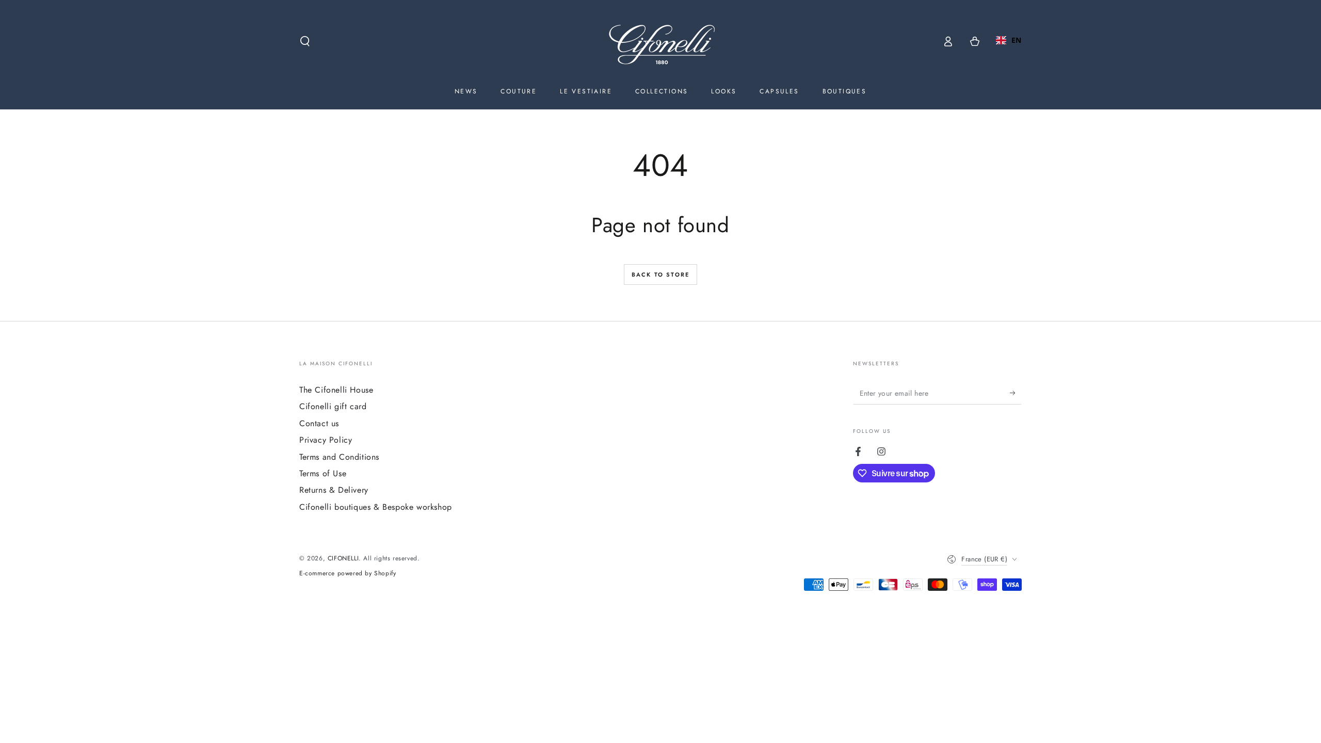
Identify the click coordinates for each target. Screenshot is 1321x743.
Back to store (661, 274)
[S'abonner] (1016, 392)
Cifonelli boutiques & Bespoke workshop (375, 507)
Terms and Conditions (339, 457)
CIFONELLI (343, 558)
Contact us (319, 423)
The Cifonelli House (336, 390)
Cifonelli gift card (332, 406)
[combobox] (1008, 40)
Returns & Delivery (333, 490)
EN (1016, 40)
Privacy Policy (325, 440)
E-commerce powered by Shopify (347, 573)
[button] (305, 41)
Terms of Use (322, 473)
